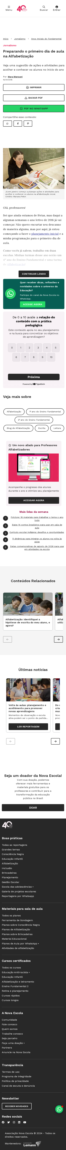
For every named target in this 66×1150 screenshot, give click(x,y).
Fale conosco (9, 1024)
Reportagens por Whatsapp (18, 896)
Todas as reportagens (14, 844)
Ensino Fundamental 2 (15, 986)
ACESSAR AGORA (33, 500)
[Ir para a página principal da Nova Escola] (22, 8)
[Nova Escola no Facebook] (3, 1122)
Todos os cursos (11, 967)
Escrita (41, 428)
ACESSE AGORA (32, 304)
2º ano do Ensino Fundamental (34, 420)
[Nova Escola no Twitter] (8, 1122)
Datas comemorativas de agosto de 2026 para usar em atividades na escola (34, 548)
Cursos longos (10, 1000)
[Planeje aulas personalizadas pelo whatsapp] (59, 1109)
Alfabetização (14, 411)
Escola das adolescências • (17, 886)
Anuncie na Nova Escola (16, 1052)
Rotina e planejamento (15, 990)
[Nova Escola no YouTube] (24, 1122)
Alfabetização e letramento (18, 981)
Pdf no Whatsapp (36, 108)
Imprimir (35, 87)
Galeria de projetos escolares (19, 891)
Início (5, 39)
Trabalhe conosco (12, 1033)
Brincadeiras (9, 872)
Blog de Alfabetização (18, 428)
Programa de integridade (16, 1076)
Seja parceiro (9, 1038)
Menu (9, 9)
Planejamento (10, 877)
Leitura (57, 428)
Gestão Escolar (10, 882)
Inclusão (7, 868)
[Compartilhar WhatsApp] (7, 123)
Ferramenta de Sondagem (17, 920)
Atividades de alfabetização (18, 948)
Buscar (44, 9)
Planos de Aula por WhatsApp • (20, 943)
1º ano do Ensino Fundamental (45, 411)
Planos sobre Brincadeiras (17, 934)
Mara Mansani (15, 76)
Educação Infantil (12, 858)
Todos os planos (11, 915)
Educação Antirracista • (16, 972)
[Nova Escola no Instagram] (14, 1122)
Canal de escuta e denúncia (18, 1085)
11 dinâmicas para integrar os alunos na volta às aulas (33, 540)
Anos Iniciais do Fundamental (46, 39)
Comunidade (9, 1019)
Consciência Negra (13, 854)
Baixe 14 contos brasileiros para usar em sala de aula (33, 526)
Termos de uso (10, 1071)
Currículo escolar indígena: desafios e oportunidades (34, 532)
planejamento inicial (45, 233)
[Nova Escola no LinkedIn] (19, 1122)
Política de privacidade (15, 1081)
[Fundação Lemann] (32, 1143)
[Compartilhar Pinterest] (28, 123)
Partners (7, 1047)
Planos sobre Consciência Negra (21, 924)
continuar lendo (34, 273)
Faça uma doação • (13, 1043)
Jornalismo (19, 39)
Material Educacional (14, 938)
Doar (33, 807)
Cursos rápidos (11, 995)
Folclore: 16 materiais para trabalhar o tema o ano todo (34, 518)
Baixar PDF (35, 97)
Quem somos (9, 1029)
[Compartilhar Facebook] (18, 123)
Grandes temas (11, 849)
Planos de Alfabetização (16, 929)
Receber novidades (16, 1106)
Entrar (56, 9)
